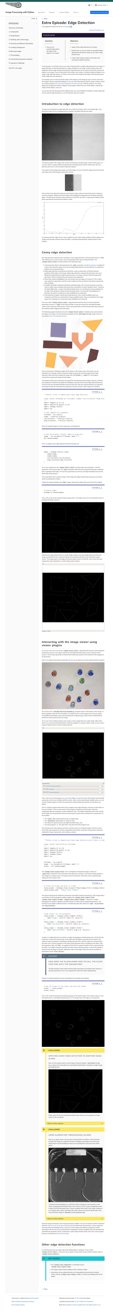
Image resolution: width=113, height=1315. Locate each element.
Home (45, 18)
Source (32, 1301)
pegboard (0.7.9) (83, 1305)
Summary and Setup (16, 28)
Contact (17, 1305)
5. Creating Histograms (17, 47)
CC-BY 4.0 (78, 1298)
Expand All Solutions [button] (95, 30)
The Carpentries (88, 1301)
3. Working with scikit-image (19, 40)
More (75, 12)
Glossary (52, 12)
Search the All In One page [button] (99, 12)
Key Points (41, 12)
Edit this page (65, 26)
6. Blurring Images (15, 51)
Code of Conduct (34, 1298)
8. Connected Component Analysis (20, 59)
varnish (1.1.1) (96, 1305)
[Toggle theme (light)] (90, 5)
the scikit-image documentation (60, 1225)
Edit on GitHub (15, 1301)
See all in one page (15, 68)
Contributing (25, 1301)
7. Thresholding (14, 55)
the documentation (63, 1233)
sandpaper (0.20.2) (71, 1305)
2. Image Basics (14, 36)
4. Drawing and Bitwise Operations (21, 43)
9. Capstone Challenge (16, 63)
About (23, 1305)
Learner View (101, 5)
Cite (12, 1305)
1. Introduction (14, 32)
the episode (68, 83)
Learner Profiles (64, 12)
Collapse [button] (33, 18)
